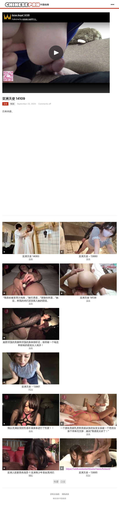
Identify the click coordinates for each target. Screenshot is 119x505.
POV (31, 389)
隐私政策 (65, 494)
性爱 (56, 481)
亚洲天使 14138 (88, 297)
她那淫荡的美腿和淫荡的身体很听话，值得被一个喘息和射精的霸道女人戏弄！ (31, 344)
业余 (5, 104)
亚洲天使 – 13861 (31, 386)
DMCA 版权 (54, 494)
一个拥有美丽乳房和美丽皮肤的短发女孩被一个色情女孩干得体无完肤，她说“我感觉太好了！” (88, 429)
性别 (12, 104)
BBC (31, 475)
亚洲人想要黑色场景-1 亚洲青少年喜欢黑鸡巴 (30, 472)
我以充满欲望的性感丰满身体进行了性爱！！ (31, 428)
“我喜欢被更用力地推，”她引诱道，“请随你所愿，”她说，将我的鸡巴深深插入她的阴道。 (30, 299)
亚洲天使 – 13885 (88, 472)
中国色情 (44, 4)
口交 (63, 481)
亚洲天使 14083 (30, 256)
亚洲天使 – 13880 (88, 256)
